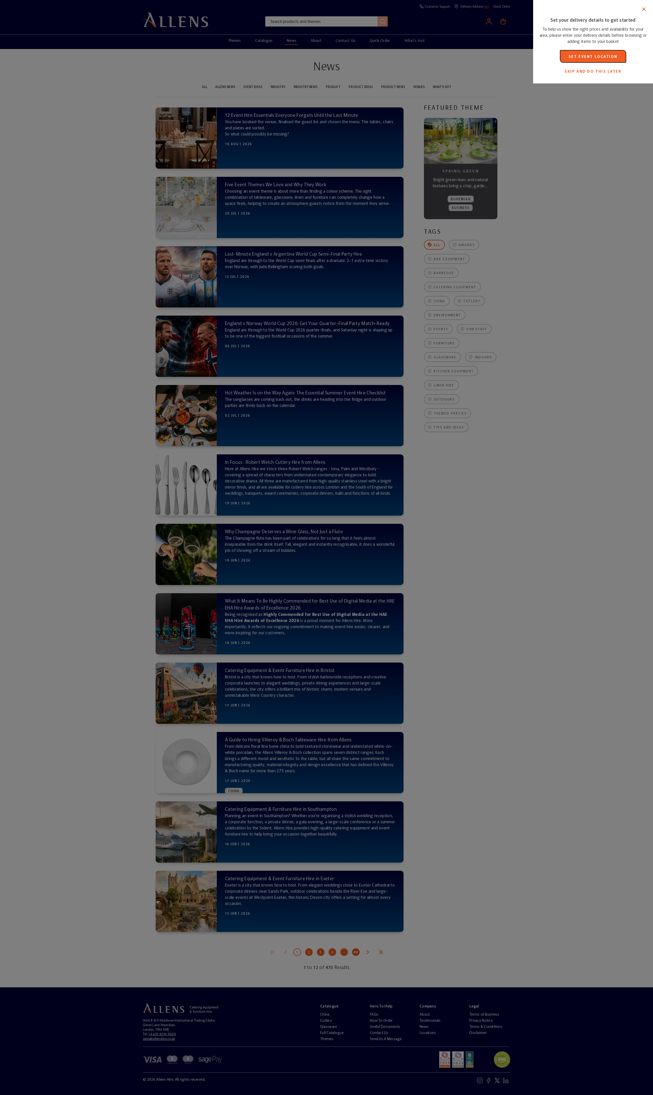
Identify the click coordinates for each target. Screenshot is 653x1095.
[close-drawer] (644, 9)
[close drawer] (266, 547)
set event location (593, 56)
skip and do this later (592, 71)
